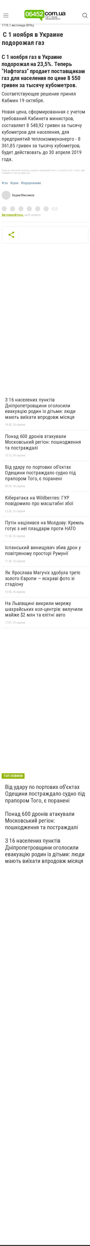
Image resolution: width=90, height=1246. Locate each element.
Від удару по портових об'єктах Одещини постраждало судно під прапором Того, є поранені (40, 473)
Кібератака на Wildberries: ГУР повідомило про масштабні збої (39, 501)
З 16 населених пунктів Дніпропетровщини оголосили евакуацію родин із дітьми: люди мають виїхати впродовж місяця (40, 408)
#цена (14, 183)
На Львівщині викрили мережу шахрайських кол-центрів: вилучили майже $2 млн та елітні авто (44, 609)
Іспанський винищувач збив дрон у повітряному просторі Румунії (43, 550)
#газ (5, 183)
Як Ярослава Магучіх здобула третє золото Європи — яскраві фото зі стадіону (42, 578)
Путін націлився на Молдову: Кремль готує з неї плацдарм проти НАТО (44, 525)
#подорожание (31, 183)
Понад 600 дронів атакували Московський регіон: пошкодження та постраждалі (43, 442)
